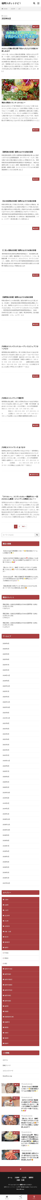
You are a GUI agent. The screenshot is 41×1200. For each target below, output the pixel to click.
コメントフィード (8, 1070)
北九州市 (7, 915)
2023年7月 (6, 691)
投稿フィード (7, 1065)
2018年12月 (6, 819)
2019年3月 (6, 803)
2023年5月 (6, 696)
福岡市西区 (7, 1001)
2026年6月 (6, 643)
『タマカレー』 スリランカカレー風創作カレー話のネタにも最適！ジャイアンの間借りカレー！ (20, 497)
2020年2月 (6, 787)
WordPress (20, 1189)
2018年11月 (6, 824)
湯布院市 (7, 942)
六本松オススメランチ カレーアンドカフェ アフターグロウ (20, 347)
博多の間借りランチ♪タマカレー (13, 103)
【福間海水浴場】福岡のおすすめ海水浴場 (17, 297)
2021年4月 (6, 739)
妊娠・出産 (7, 931)
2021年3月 (6, 744)
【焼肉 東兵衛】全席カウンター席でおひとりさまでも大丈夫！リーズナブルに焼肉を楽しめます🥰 (20, 587)
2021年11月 (6, 718)
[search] (37, 535)
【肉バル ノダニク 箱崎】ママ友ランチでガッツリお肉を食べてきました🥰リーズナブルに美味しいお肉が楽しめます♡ (20, 569)
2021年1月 (6, 755)
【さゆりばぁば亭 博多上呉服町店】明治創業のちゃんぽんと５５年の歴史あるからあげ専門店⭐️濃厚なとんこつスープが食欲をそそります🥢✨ (20, 578)
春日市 (6, 937)
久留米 (6, 899)
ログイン (5, 1060)
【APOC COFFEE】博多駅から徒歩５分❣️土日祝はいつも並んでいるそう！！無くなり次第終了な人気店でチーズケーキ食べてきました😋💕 (20, 560)
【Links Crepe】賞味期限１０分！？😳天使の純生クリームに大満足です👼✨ (20, 552)
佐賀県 (6, 905)
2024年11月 (6, 675)
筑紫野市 (7, 1022)
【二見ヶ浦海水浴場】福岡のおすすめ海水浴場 (19, 250)
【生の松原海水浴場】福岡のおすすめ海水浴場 (19, 201)
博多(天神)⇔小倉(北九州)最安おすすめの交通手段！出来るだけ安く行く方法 (20, 605)
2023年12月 (6, 686)
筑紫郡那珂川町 (9, 1017)
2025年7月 (6, 665)
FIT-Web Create (23, 1187)
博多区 (6, 958)
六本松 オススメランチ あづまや (13, 447)
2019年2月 (6, 808)
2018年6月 (6, 851)
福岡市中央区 (35, 474)
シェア (20, 1198)
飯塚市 (6, 1043)
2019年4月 (6, 798)
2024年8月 (6, 680)
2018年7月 (6, 846)
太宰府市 (7, 926)
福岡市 (6, 947)
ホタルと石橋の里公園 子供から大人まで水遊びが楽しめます (20, 49)
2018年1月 (6, 878)
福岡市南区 (7, 974)
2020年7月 (6, 771)
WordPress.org (7, 1076)
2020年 (13, 9)
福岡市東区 (7, 995)
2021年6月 (6, 728)
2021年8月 (6, 723)
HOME (5, 9)
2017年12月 (6, 883)
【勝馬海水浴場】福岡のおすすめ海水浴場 (17, 152)
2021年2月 (6, 750)
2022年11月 (6, 702)
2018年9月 (6, 835)
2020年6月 (6, 776)
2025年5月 (6, 670)
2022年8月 (6, 712)
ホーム (10, 1177)
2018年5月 (6, 856)
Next (23, 526)
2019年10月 (6, 792)
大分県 (6, 921)
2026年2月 (6, 649)
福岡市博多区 (8, 979)
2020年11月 (6, 760)
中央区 (36, 80)
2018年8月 (6, 840)
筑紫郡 (6, 1011)
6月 (19, 9)
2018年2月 (6, 872)
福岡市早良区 (8, 990)
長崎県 (6, 1038)
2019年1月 (6, 814)
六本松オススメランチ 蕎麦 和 (13, 398)
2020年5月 (6, 782)
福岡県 (36, 129)
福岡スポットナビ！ (11, 3)
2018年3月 (6, 867)
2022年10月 (6, 707)
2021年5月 (6, 734)
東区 (5, 963)
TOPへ (34, 1198)
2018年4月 (6, 862)
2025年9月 (6, 654)
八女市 (36, 26)
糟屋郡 (6, 1027)
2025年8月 (6, 659)
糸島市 (6, 1033)
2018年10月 (6, 830)
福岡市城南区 (8, 985)
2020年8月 (6, 766)
